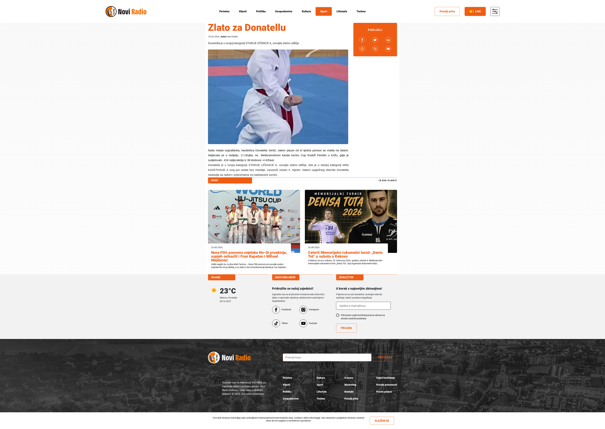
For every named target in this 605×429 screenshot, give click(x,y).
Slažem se (382, 420)
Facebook (286, 309)
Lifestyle (342, 11)
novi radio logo (229, 357)
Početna (224, 11)
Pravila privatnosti (386, 384)
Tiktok (285, 323)
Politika (261, 11)
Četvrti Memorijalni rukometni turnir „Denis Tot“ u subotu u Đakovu (345, 254)
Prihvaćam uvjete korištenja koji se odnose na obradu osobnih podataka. (363, 317)
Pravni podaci (384, 391)
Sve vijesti (389, 180)
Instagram (314, 309)
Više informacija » (288, 423)
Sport (323, 11)
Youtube (313, 323)
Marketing (350, 384)
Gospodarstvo (283, 11)
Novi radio (111, 11)
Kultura (306, 11)
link (362, 40)
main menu (495, 11)
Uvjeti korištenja (385, 377)
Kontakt (349, 391)
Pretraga (385, 357)
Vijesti (243, 11)
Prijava (346, 328)
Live (478, 11)
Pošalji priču (447, 11)
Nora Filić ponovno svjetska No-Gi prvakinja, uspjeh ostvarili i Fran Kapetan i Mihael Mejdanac (249, 256)
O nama (348, 377)
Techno (361, 11)
